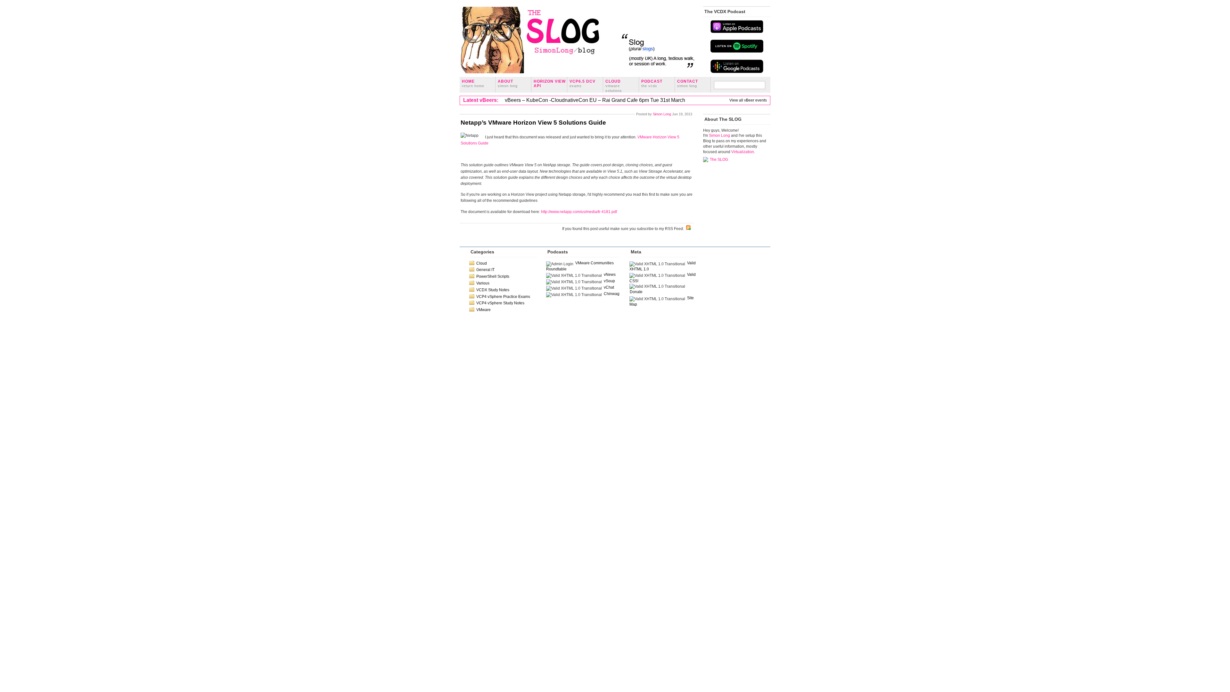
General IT (485, 270)
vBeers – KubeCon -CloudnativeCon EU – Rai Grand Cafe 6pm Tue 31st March (595, 100)
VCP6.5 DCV (582, 83)
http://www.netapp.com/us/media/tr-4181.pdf (579, 212)
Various (482, 283)
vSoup (609, 281)
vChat (609, 287)
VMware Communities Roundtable (580, 266)
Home (473, 83)
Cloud (481, 263)
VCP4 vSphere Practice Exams (503, 296)
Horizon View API (550, 83)
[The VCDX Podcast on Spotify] (737, 52)
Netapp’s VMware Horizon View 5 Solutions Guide (533, 122)
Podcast (651, 83)
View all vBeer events (748, 100)
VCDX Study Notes (492, 290)
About (508, 83)
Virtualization (742, 152)
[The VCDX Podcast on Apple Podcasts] (737, 32)
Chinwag (611, 294)
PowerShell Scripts (492, 276)
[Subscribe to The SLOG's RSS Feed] (688, 229)
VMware (483, 310)
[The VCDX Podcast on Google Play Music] (737, 72)
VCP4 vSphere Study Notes (500, 303)
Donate (636, 292)
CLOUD (613, 86)
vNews (610, 274)
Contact (687, 83)
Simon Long (662, 114)
